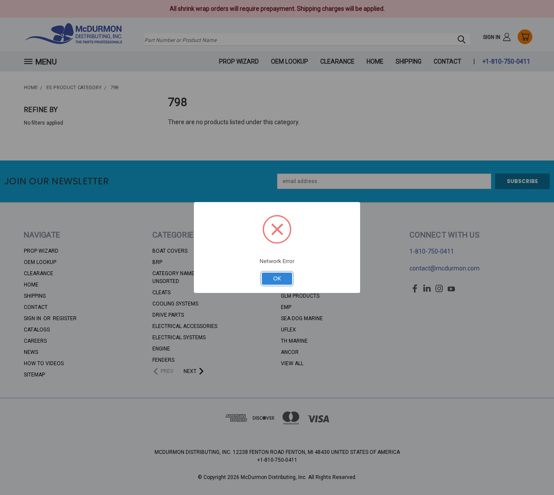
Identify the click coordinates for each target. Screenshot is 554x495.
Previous (532, 468)
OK (277, 278)
